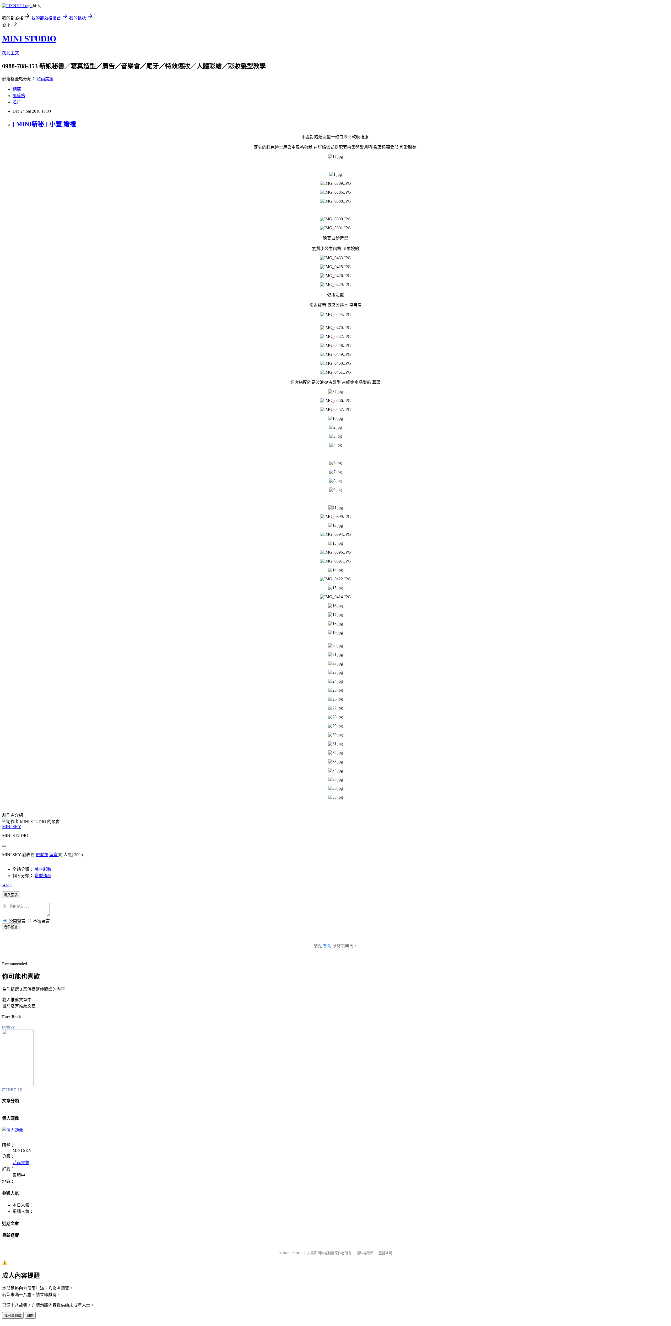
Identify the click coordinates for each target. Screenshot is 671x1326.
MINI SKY (11, 826)
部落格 (19, 95)
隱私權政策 (365, 1253)
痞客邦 (42, 854)
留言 (53, 854)
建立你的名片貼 (12, 1089)
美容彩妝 (43, 869)
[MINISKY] (18, 1084)
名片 (17, 102)
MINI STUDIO (29, 38)
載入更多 (11, 895)
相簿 (17, 89)
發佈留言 (11, 927)
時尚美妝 (45, 79)
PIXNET (296, 1253)
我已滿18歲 (12, 1316)
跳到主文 (10, 53)
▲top (7, 885)
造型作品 (43, 875)
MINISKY (8, 1027)
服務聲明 (385, 1253)
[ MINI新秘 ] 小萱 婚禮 (44, 124)
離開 (30, 1316)
